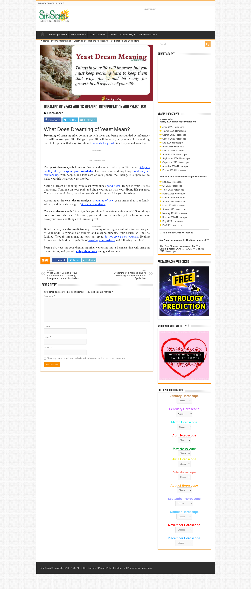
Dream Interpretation (61, 41)
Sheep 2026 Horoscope (173, 209)
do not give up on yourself (121, 236)
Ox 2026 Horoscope (172, 186)
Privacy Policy (105, 568)
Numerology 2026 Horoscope (178, 232)
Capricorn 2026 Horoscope (175, 162)
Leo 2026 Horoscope (172, 142)
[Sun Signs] (54, 15)
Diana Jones (55, 113)
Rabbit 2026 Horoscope (173, 193)
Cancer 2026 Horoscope (174, 139)
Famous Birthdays (148, 34)
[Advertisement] (184, 79)
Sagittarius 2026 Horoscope (176, 158)
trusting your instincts (101, 240)
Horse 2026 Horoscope (173, 205)
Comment (49, 296)
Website (48, 347)
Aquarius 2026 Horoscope (175, 166)
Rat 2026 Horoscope (172, 182)
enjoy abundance (86, 251)
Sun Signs (45, 568)
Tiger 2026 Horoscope (173, 189)
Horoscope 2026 (57, 34)
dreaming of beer (103, 200)
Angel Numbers (78, 34)
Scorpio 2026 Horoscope (174, 154)
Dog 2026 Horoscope (172, 221)
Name (47, 326)
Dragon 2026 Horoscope (174, 197)
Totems (113, 34)
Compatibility (126, 34)
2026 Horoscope (175, 121)
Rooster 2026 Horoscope (174, 217)
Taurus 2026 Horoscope (174, 131)
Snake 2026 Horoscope (173, 201)
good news (113, 186)
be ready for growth (103, 143)
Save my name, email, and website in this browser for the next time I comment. (86, 358)
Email (47, 337)
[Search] (208, 44)
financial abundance (93, 204)
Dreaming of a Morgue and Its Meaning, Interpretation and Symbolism (130, 274)
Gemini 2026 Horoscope (174, 135)
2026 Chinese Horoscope (181, 176)
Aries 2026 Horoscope (173, 127)
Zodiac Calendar (97, 34)
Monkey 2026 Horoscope (174, 213)
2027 (206, 240)
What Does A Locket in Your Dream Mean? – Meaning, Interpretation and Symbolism (63, 274)
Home (42, 34)
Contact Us (120, 568)
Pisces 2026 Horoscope (174, 170)
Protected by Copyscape (139, 568)
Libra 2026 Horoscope (173, 150)
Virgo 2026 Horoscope (173, 146)
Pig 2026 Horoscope (172, 225)
